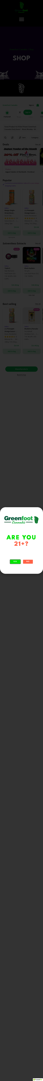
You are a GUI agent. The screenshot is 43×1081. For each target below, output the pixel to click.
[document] (21, 540)
